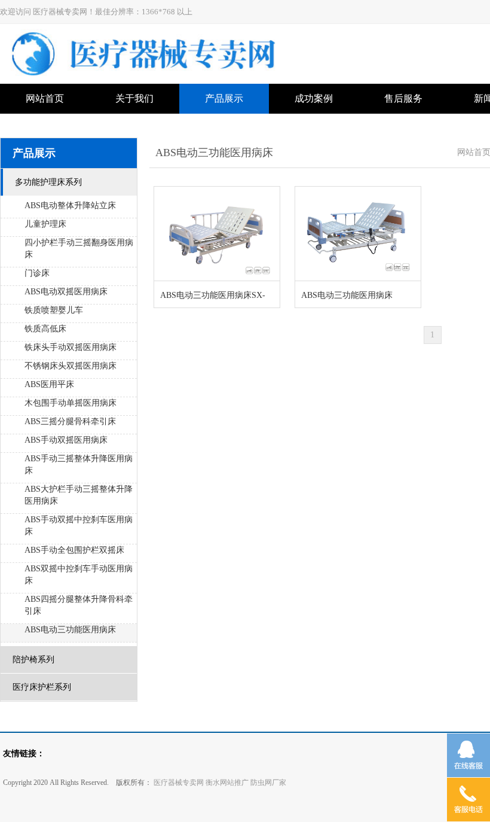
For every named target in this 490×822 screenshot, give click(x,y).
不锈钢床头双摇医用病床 (70, 365)
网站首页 (45, 98)
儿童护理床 (45, 224)
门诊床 (37, 273)
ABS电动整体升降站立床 (70, 205)
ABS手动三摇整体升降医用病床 (78, 464)
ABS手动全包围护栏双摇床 (74, 550)
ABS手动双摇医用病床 (66, 440)
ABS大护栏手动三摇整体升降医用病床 (78, 495)
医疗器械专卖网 (178, 782)
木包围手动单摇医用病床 (70, 402)
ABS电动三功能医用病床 (70, 629)
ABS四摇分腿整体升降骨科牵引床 (78, 605)
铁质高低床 (45, 328)
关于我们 (134, 98)
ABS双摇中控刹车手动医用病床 (78, 574)
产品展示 (224, 98)
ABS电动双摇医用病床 (66, 291)
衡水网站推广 (227, 782)
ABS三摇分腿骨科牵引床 (70, 421)
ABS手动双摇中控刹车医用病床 (78, 525)
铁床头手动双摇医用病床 (70, 347)
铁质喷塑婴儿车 (53, 310)
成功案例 (314, 98)
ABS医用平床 (49, 384)
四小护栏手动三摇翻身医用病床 (78, 248)
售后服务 (403, 98)
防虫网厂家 (268, 782)
